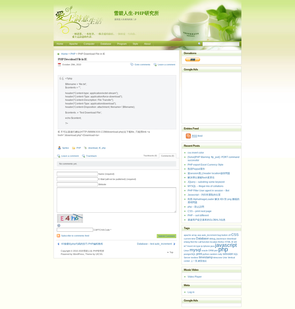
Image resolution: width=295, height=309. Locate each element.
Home (60, 43)
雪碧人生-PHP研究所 (136, 13)
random (213, 254)
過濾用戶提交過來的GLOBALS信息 (206, 219)
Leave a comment (166, 64)
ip (202, 246)
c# (229, 235)
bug (219, 235)
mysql (195, 249)
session (228, 253)
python (205, 254)
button (225, 235)
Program (122, 43)
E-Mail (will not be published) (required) (117, 179)
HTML (228, 242)
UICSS (99, 254)
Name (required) (106, 174)
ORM (211, 250)
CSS (235, 234)
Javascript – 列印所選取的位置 (204, 194)
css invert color (196, 152)
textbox (194, 257)
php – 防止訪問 (196, 206)
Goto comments (142, 64)
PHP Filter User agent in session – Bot (208, 190)
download (93, 148)
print (199, 253)
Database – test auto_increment (154, 243)
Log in (191, 292)
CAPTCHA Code (102, 230)
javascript (226, 245)
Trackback (91, 156)
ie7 (185, 246)
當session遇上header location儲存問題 (209, 173)
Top (171, 252)
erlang (187, 242)
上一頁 (194, 261)
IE (100, 148)
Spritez (65, 148)
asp (199, 235)
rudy (220, 254)
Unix (225, 257)
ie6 (235, 242)
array (194, 235)
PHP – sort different (198, 215)
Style (135, 43)
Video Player (195, 276)
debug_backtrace (217, 238)
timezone (217, 257)
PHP (72, 54)
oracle (205, 250)
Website (102, 184)
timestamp (206, 257)
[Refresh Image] (59, 226)
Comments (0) (167, 156)
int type (196, 246)
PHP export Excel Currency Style (205, 164)
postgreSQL (190, 254)
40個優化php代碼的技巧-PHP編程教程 (82, 243)
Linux (186, 250)
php (104, 148)
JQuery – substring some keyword (206, 182)
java (213, 246)
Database (106, 43)
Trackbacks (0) (150, 155)
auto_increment (209, 235)
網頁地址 (202, 261)
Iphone (206, 246)
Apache (73, 43)
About (147, 43)
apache (187, 235)
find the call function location (204, 242)
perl (216, 250)
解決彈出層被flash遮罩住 (201, 177)
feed (197, 135)
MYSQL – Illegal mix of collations (205, 186)
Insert (190, 246)
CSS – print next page (200, 211)
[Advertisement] (207, 97)
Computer (89, 43)
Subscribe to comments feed (75, 235)
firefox (221, 242)
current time (189, 238)
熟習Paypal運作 (196, 169)
